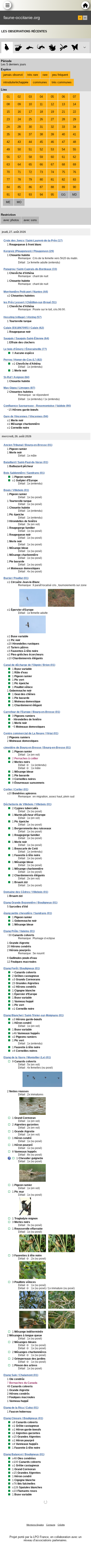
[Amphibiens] (52, 47)
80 (41, 179)
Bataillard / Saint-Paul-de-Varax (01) (26, 462)
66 (41, 164)
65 (30, 164)
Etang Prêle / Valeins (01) (19, 931)
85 (19, 187)
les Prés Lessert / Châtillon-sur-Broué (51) (30, 302)
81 (52, 179)
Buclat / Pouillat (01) (16, 578)
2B (19, 126)
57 (19, 157)
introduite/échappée (15, 82)
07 (74, 96)
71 (19, 172)
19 (52, 111)
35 (8, 134)
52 (41, 149)
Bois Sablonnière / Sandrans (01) (24, 472)
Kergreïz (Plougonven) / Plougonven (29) (29, 251)
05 (52, 96)
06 (63, 96)
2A (8, 126)
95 (52, 194)
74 (52, 172)
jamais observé (13, 74)
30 (30, 126)
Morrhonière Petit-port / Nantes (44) (26, 291)
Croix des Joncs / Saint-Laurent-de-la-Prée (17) (33, 240)
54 (63, 149)
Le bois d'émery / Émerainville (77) (25, 349)
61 (63, 157)
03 (30, 96)
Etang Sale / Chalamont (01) (21, 1375)
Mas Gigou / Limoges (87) (19, 387)
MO (19, 202)
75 (63, 172)
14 (74, 104)
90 (74, 187)
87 (41, 187)
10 (30, 104)
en (85, 18)
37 (30, 134)
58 (30, 157)
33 (63, 126)
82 (63, 179)
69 (74, 164)
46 (52, 142)
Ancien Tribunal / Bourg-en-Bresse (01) (28, 445)
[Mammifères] (18, 47)
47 (63, 142)
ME (8, 202)
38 (41, 134)
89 (63, 187)
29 (74, 119)
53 (52, 149)
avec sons (30, 220)
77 (8, 179)
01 (8, 96)
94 (41, 194)
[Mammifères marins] (29, 47)
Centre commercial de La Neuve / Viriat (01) (31, 733)
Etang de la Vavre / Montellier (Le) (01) (27, 1057)
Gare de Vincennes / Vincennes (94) (26, 416)
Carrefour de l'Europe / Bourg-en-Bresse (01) (32, 711)
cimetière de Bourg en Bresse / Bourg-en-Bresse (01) (37, 747)
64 (19, 164)
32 (52, 126)
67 (52, 164)
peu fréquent (60, 74)
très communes (62, 82)
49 (8, 149)
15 (8, 111)
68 (63, 164)
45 (41, 142)
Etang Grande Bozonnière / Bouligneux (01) (30, 902)
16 (19, 111)
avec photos (11, 220)
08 (8, 104)
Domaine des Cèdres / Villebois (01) (26, 892)
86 (30, 187)
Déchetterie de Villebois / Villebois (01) (27, 804)
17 (30, 111)
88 (52, 187)
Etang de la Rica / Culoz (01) (21, 1407)
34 (74, 126)
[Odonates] (63, 47)
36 (19, 134)
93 (30, 194)
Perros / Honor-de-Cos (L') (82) (23, 359)
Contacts (50, 1525)
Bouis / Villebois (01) (16, 490)
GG (63, 194)
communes (40, 82)
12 (52, 104)
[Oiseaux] (7, 47)
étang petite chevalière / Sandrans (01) (28, 913)
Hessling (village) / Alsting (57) (23, 317)
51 (30, 149)
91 (8, 194)
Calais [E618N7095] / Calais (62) (24, 327)
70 (8, 172)
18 (41, 111)
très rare (32, 74)
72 (30, 172)
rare (45, 74)
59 (41, 157)
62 (74, 157)
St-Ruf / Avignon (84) (16, 377)
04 (41, 96)
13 (63, 104)
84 (8, 187)
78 (19, 179)
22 (74, 111)
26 (41, 119)
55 (74, 149)
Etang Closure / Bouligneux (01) (23, 1418)
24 (19, 119)
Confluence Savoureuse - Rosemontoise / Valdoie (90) (37, 405)
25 (30, 119)
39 (52, 134)
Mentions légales (35, 1525)
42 (8, 142)
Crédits (61, 1525)
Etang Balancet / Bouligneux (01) (24, 1454)
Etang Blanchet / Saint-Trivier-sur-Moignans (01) (34, 1015)
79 (30, 179)
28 (63, 119)
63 (8, 164)
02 (19, 96)
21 (63, 111)
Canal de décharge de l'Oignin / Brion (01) (29, 665)
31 (41, 126)
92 (19, 194)
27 (52, 119)
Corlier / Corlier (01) (16, 789)
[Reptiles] (41, 47)
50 (19, 149)
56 (8, 157)
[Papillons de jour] (75, 47)
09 (19, 104)
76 (74, 172)
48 (74, 142)
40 (63, 134)
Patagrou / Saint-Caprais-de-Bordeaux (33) (30, 269)
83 (74, 179)
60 (52, 157)
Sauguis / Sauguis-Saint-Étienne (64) (26, 338)
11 (41, 104)
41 (74, 134)
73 (41, 172)
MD (74, 194)
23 (8, 119)
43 (19, 142)
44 (30, 142)
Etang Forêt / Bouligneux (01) (22, 968)
